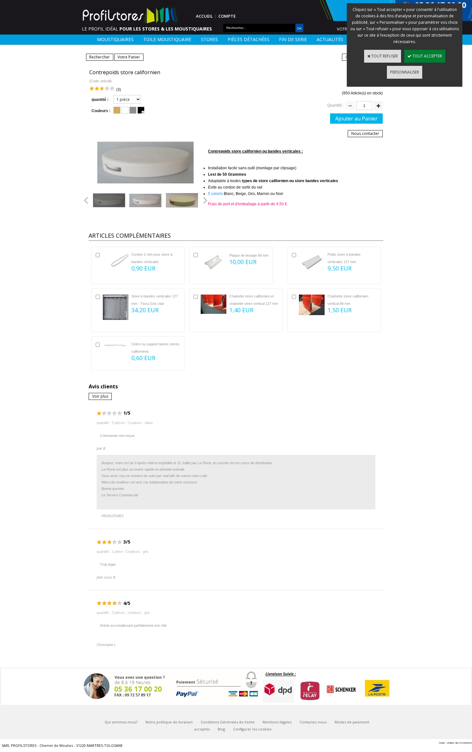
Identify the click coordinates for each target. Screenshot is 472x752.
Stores (209, 39)
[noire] (140, 110)
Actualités (330, 39)
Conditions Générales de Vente (228, 722)
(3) (118, 89)
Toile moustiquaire (167, 39)
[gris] (132, 110)
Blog (221, 729)
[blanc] (124, 110)
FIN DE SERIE (293, 39)
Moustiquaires (115, 39)
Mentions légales (277, 722)
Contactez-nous (313, 722)
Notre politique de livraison (169, 722)
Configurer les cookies (252, 729)
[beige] (116, 110)
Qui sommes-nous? (121, 722)
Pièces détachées (248, 39)
